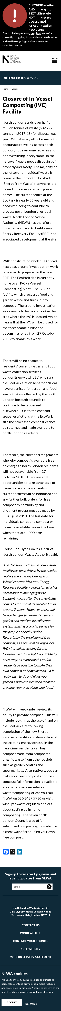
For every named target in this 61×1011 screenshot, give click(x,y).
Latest (14, 89)
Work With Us (30, 933)
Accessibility (30, 948)
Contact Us (30, 925)
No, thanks (31, 1003)
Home (5, 89)
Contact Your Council (30, 941)
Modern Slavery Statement (31, 957)
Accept (12, 1002)
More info (48, 991)
